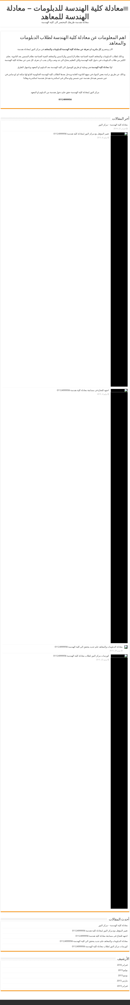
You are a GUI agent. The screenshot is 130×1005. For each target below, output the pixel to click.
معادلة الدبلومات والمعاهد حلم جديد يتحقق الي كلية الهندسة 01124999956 (89, 647)
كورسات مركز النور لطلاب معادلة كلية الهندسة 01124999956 (81, 656)
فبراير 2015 (122, 986)
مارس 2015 (122, 980)
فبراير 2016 (122, 965)
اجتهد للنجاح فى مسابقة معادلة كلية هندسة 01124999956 (83, 390)
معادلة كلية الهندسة (100, 67)
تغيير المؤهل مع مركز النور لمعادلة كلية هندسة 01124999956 (81, 133)
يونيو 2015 (123, 975)
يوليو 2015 (123, 970)
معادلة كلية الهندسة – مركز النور (113, 124)
